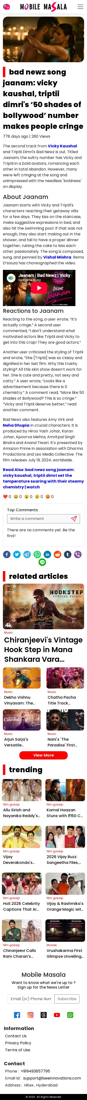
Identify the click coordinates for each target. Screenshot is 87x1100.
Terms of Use (17, 1050)
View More (43, 755)
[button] (6, 6)
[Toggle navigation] (80, 6)
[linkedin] (47, 554)
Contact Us (16, 1036)
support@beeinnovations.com (51, 1078)
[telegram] (27, 554)
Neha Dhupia (16, 425)
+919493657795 (35, 1071)
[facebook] (7, 554)
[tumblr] (68, 554)
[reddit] (57, 554)
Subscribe (67, 999)
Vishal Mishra (57, 257)
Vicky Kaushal (62, 146)
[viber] (78, 554)
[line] (42, 562)
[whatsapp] (37, 554)
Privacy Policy (18, 1043)
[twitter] (17, 554)
